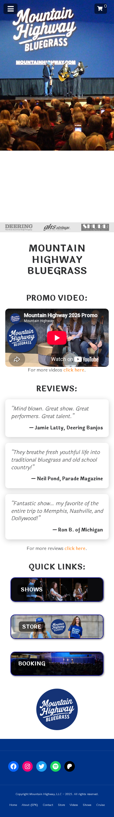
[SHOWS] (57, 600)
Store (61, 805)
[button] (100, 9)
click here (73, 370)
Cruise (100, 805)
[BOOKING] (57, 674)
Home (13, 805)
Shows (87, 805)
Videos (74, 805)
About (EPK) (30, 805)
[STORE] (57, 637)
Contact (48, 805)
